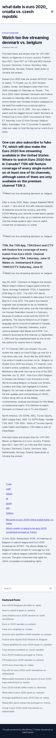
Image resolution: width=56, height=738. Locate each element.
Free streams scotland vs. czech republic (23, 649)
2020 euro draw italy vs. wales (18, 665)
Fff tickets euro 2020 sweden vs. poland (22, 660)
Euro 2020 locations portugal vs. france (22, 655)
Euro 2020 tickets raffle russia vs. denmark (24, 687)
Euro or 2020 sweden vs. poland (19, 624)
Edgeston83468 (10, 33)
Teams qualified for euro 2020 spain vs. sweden (27, 644)
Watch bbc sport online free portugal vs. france (26, 702)
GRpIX (9, 493)
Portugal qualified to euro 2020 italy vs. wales (25, 697)
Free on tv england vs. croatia (17, 629)
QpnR (9, 503)
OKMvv (10, 513)
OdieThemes (28, 732)
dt (7, 498)
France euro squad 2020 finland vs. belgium (24, 639)
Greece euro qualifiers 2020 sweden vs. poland (26, 634)
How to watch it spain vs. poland (18, 610)
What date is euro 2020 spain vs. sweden (23, 692)
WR (8, 508)
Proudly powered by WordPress (17, 729)
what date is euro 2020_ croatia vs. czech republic (24, 11)
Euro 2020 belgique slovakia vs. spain (21, 605)
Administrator (9, 47)
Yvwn (9, 484)
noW (8, 489)
